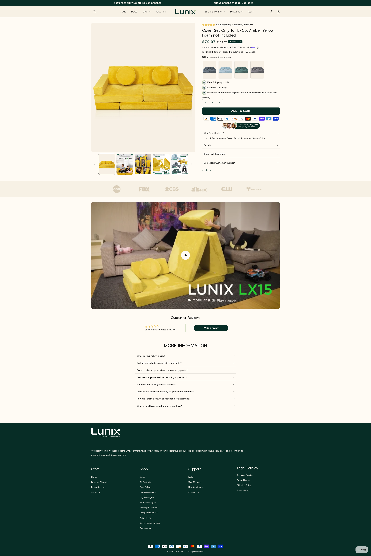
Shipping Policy (244, 485)
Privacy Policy (243, 490)
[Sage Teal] (241, 69)
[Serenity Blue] (225, 69)
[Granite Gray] (257, 69)
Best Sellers (145, 487)
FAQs (190, 477)
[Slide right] (192, 164)
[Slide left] (94, 164)
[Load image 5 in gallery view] (179, 164)
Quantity (206, 97)
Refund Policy (243, 480)
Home (94, 477)
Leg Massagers (147, 497)
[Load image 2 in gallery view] (125, 164)
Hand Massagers (148, 492)
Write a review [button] (211, 327)
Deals (142, 477)
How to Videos (195, 487)
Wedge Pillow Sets (149, 512)
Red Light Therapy (148, 507)
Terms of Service (245, 475)
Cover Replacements (150, 523)
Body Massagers (148, 502)
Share (208, 170)
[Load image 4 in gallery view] (161, 164)
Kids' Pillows (145, 518)
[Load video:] (185, 255)
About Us (95, 492)
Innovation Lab (98, 487)
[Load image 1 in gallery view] (106, 164)
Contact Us (193, 492)
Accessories (145, 528)
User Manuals (194, 482)
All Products (145, 482)
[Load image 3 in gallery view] (143, 164)
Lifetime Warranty (99, 482)
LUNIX (176, 552)
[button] (94, 12)
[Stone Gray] (209, 69)
